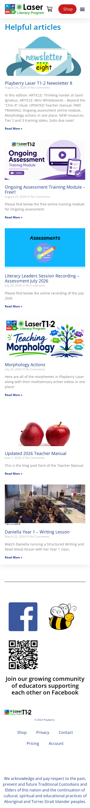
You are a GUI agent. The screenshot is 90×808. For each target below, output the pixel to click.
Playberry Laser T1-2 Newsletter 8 (38, 83)
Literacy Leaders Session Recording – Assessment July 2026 (42, 278)
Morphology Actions (25, 364)
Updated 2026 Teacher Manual (35, 453)
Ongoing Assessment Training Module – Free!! (45, 189)
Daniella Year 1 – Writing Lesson (37, 532)
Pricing (33, 743)
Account (56, 743)
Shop (22, 732)
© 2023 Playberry (44, 719)
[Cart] (49, 9)
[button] (82, 9)
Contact (66, 732)
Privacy (42, 732)
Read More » (13, 128)
